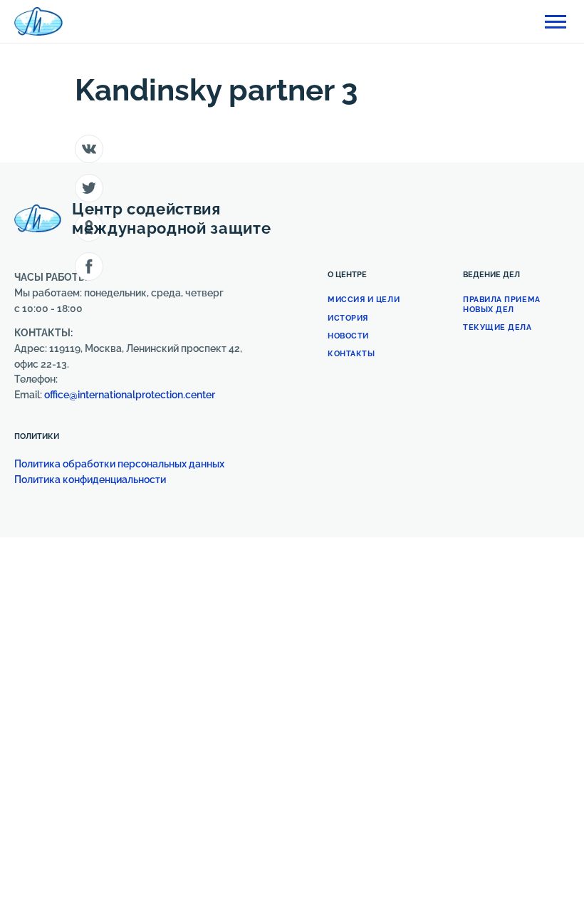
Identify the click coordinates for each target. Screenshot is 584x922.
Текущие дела (497, 327)
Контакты (351, 353)
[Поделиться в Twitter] (89, 188)
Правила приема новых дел (502, 304)
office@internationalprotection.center (129, 394)
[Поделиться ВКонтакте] (89, 149)
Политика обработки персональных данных (119, 464)
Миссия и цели (364, 299)
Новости (348, 336)
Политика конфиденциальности (91, 479)
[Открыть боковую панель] (555, 22)
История (348, 318)
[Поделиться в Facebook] (89, 266)
